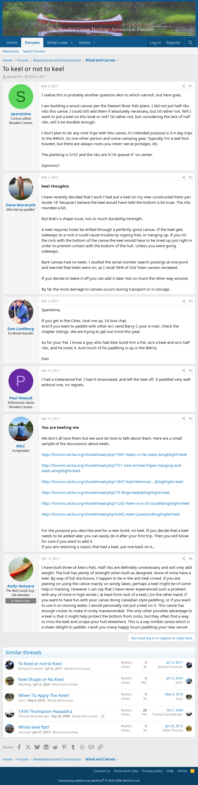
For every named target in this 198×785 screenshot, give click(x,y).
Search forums (34, 51)
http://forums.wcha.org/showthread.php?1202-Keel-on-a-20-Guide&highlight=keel (115, 503)
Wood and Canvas (77, 668)
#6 (191, 558)
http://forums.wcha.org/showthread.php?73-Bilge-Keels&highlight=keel (106, 492)
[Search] (190, 42)
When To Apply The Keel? (43, 695)
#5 (191, 418)
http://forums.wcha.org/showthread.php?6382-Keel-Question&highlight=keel (111, 514)
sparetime (14, 76)
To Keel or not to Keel (40, 663)
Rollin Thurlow (173, 730)
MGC (179, 682)
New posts (11, 51)
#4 (191, 370)
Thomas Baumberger (33, 716)
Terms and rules (126, 770)
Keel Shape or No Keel (41, 679)
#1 (191, 86)
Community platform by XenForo (99, 780)
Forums (32, 42)
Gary (21, 700)
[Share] (183, 86)
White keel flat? (34, 727)
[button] (71, 42)
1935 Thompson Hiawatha (45, 711)
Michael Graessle (30, 668)
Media (84, 42)
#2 (191, 177)
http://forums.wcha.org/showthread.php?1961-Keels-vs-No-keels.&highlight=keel (114, 454)
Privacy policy (152, 770)
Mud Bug (24, 684)
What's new (57, 42)
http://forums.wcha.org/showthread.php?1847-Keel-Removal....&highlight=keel (112, 481)
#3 (191, 301)
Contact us (102, 770)
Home (11, 42)
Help (170, 770)
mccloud (24, 732)
